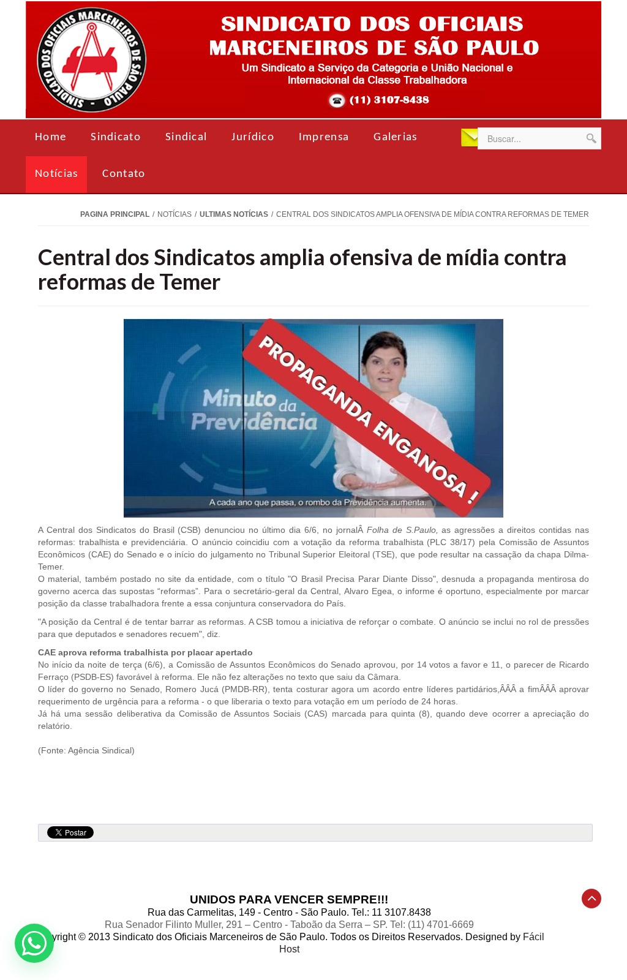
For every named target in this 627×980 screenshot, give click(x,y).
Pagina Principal (114, 214)
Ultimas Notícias (234, 214)
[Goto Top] (591, 898)
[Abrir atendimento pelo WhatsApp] (34, 943)
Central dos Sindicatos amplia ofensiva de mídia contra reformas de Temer (302, 269)
